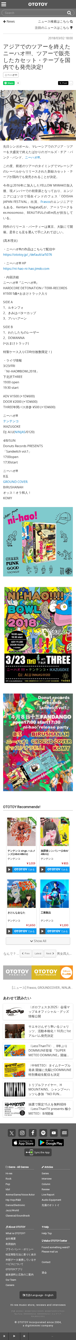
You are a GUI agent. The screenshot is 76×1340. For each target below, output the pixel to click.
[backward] (4, 1336)
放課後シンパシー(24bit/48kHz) (54, 852)
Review (46, 1189)
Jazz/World (12, 1210)
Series (45, 1173)
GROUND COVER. (15, 482)
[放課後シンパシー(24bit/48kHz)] (55, 832)
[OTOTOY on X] (12, 1133)
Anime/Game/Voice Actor (20, 1194)
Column (46, 1184)
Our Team (11, 1279)
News (10, 21)
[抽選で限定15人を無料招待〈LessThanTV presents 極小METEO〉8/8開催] (14, 1109)
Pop (8, 1184)
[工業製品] (55, 894)
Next (48, 953)
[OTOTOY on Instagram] (22, 1133)
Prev (27, 953)
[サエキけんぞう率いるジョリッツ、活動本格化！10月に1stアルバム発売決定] (14, 1031)
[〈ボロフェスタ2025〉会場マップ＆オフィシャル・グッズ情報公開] (14, 1012)
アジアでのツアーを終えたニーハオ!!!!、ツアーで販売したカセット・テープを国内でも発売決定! (37, 56)
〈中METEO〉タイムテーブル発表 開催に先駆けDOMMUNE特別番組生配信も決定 (49, 1069)
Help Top (47, 1233)
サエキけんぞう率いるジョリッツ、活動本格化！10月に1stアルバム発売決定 (49, 1031)
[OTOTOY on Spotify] (43, 1133)
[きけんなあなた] (21, 894)
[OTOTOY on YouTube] (54, 1133)
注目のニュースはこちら (52, 27)
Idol (8, 1189)
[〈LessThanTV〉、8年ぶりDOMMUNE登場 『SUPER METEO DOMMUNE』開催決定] (14, 1051)
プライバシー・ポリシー (20, 1249)
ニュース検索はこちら (54, 21)
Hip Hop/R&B (13, 1199)
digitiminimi (33, 1325)
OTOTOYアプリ (14, 1269)
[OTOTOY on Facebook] (33, 1133)
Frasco (45, 202)
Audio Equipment (51, 1199)
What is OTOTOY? (15, 1233)
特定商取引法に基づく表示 (21, 1254)
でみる (31, 869)
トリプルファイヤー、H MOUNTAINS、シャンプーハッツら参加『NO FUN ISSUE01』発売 (49, 1092)
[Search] (70, 13)
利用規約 (11, 1244)
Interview (47, 1178)
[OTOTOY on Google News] (64, 1133)
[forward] (24, 1336)
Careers (10, 1285)
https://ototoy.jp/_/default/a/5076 (27, 254)
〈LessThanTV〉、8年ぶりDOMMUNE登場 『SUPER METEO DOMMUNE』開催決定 (49, 1053)
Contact (46, 1262)
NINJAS (20, 432)
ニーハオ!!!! (32, 157)
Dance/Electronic (15, 1205)
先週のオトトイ (50, 1205)
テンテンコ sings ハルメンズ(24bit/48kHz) (21, 852)
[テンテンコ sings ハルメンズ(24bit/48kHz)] (21, 832)
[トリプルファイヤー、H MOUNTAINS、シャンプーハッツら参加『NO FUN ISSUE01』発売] (14, 1090)
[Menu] (4, 4)
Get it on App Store (23, 1142)
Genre (12, 1167)
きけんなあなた (16, 912)
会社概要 (11, 1238)
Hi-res (9, 1173)
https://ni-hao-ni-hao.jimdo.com (26, 268)
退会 (44, 1272)
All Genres (23, 1167)
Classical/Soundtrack (18, 1215)
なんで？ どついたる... (11, 953)
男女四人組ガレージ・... (64, 953)
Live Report (48, 1194)
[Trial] (9, 869)
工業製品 (46, 912)
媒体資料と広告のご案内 (20, 1274)
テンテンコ (11, 421)
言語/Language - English (39, 1295)
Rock (8, 1178)
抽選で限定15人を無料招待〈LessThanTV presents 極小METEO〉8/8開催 (49, 1108)
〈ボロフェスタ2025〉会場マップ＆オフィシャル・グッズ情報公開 (49, 1011)
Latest (38, 953)
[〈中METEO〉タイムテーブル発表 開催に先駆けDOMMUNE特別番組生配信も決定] (14, 1070)
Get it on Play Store (51, 1142)
